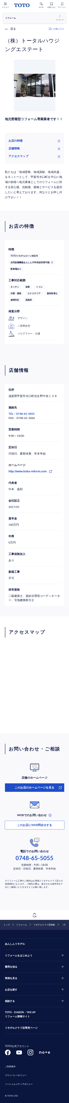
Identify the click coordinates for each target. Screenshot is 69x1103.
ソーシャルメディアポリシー (19, 1084)
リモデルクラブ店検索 (44, 925)
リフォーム (21, 925)
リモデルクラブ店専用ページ (21, 1028)
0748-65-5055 (34, 858)
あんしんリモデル (15, 944)
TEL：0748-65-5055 (21, 413)
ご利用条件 (10, 1066)
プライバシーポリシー (15, 1075)
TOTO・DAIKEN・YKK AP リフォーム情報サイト (20, 1014)
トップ (7, 925)
